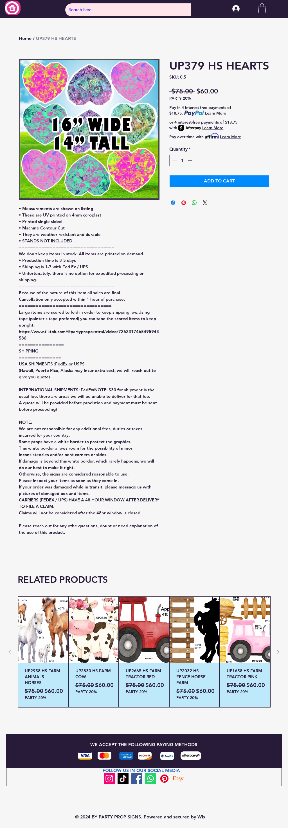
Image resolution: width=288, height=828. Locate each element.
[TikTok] (123, 778)
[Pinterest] (164, 778)
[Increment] (190, 160)
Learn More (215, 113)
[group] (144, 652)
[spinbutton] (182, 160)
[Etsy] (178, 778)
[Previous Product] (9, 652)
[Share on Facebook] (173, 202)
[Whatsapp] (150, 778)
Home (25, 38)
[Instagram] (109, 778)
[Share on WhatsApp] (194, 202)
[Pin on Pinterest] (183, 202)
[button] (262, 8)
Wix (201, 817)
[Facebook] (136, 778)
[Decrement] (174, 160)
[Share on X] (205, 202)
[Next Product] (278, 652)
